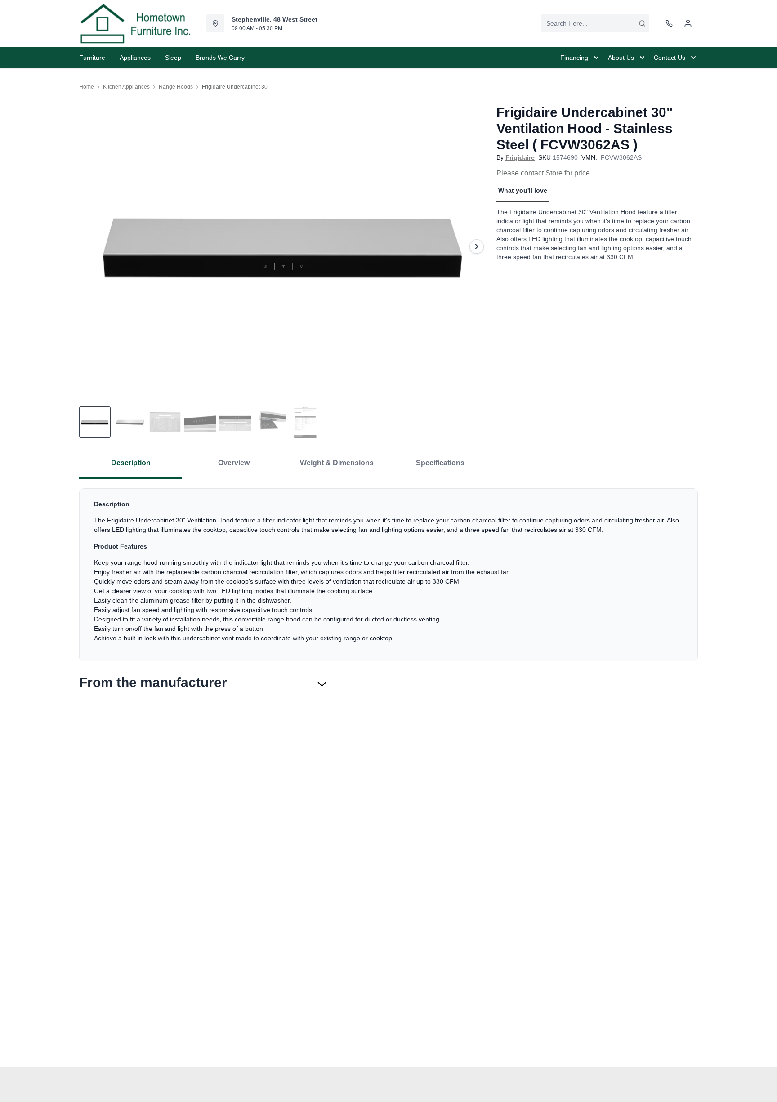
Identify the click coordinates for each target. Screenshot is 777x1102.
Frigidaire (520, 157)
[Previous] (92, 246)
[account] (687, 23)
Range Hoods (176, 87)
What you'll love (522, 190)
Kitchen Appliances (126, 87)
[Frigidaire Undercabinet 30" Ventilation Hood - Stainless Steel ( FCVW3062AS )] (284, 246)
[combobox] (595, 23)
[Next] (476, 246)
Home (86, 87)
